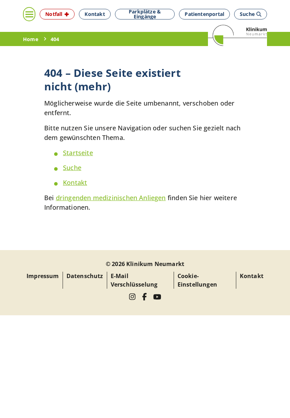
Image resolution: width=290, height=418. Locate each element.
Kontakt (75, 182)
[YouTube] (157, 296)
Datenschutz (84, 276)
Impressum (43, 276)
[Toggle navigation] (29, 14)
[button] (57, 14)
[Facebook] (144, 296)
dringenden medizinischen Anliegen (111, 197)
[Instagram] (132, 296)
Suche (72, 167)
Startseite (78, 152)
